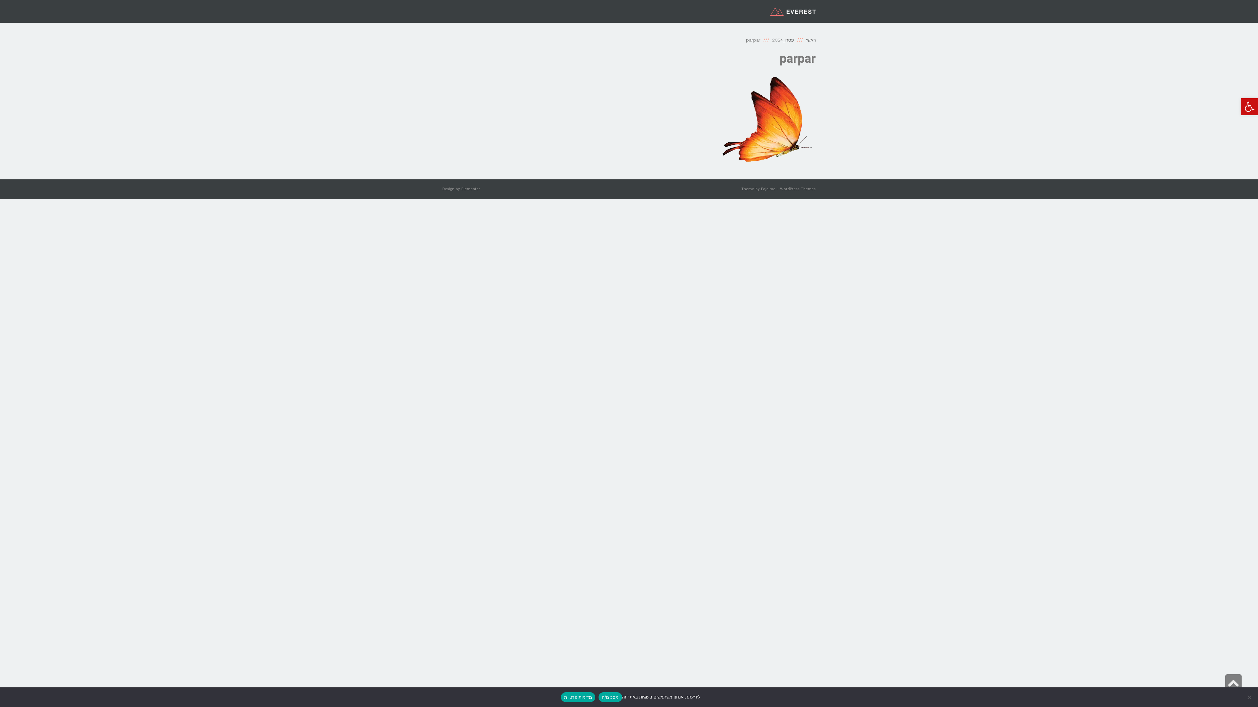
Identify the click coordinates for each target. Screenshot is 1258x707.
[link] (1249, 106)
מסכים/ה (610, 697)
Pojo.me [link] (768, 189)
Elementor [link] (470, 189)
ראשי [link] (811, 40)
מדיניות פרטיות (578, 697)
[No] (1250, 697)
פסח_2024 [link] (783, 40)
